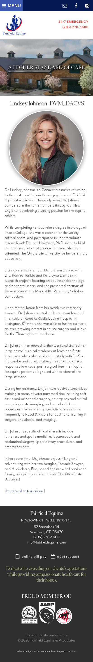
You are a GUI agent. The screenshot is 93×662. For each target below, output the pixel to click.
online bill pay (34, 556)
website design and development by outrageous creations (47, 651)
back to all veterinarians (24, 491)
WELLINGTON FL (59, 520)
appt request (68, 556)
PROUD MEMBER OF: (46, 596)
